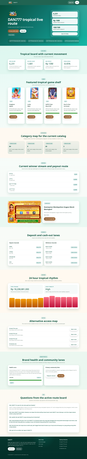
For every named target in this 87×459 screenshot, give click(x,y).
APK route (60, 375)
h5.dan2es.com (62, 448)
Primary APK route (13, 31)
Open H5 (71, 2)
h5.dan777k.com (63, 444)
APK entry (11, 449)
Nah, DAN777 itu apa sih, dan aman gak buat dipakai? (22, 405)
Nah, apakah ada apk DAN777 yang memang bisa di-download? (24, 417)
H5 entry (19, 449)
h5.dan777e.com (63, 446)
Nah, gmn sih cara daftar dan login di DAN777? (20, 430)
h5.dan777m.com (63, 442)
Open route (74, 329)
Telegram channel (51, 375)
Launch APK (13, 116)
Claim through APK (49, 219)
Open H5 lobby (64, 33)
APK (77, 2)
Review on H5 (60, 219)
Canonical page (42, 442)
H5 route (68, 375)
